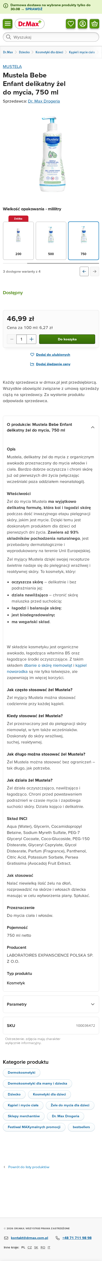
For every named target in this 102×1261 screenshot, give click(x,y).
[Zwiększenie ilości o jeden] (31, 339)
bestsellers (81, 1127)
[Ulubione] (70, 23)
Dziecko (14, 1094)
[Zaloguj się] (82, 23)
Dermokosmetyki (21, 1072)
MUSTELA (12, 66)
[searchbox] (51, 37)
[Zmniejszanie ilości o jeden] (11, 339)
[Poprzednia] (84, 271)
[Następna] (94, 271)
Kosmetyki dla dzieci (49, 1094)
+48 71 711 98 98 (77, 1238)
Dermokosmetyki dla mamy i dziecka (37, 1083)
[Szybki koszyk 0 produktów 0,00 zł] (94, 23)
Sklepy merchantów (24, 1116)
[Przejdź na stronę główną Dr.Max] (30, 23)
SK (36, 1247)
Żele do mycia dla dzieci (70, 1105)
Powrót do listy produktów (28, 1167)
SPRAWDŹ (33, 9)
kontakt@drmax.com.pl (29, 1238)
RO (43, 1247)
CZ (30, 1247)
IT (49, 1247)
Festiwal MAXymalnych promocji (34, 1127)
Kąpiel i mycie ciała (23, 1105)
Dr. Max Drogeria (44, 101)
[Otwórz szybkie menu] (7, 23)
